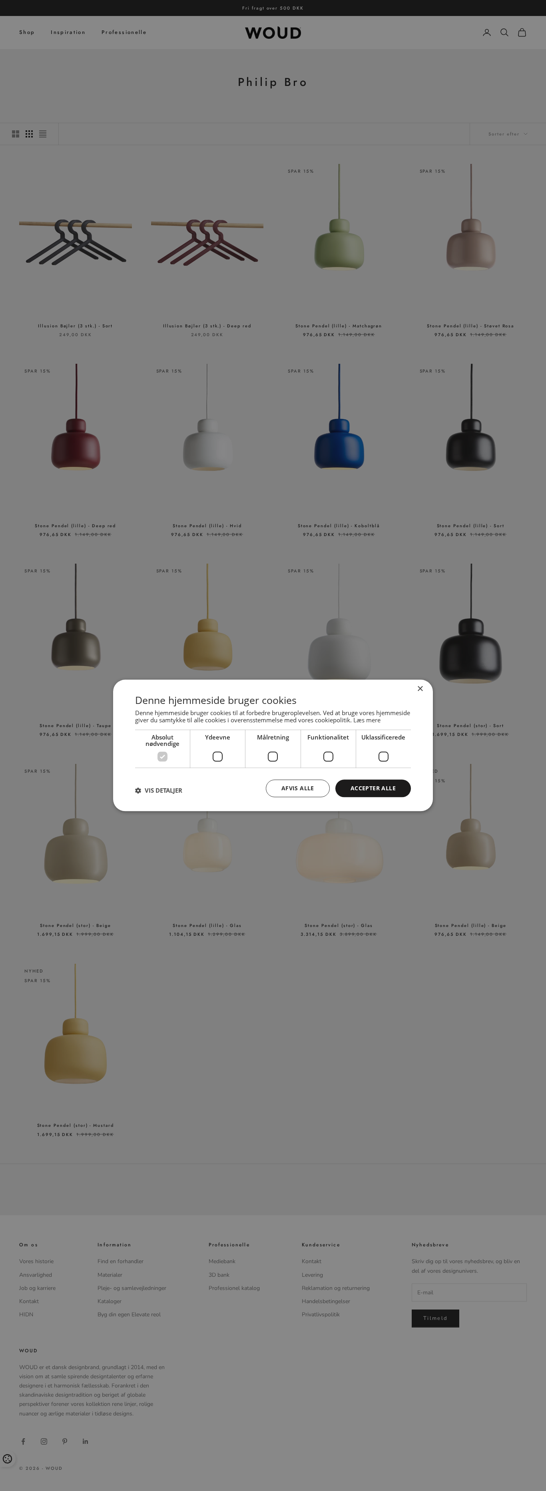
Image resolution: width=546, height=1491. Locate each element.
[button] (158, 790)
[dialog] (273, 745)
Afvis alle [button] (297, 788)
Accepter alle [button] (373, 788)
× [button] (420, 689)
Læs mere (367, 720)
